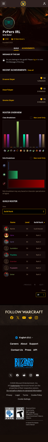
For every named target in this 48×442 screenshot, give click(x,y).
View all (31, 70)
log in (35, 59)
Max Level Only (39, 118)
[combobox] (24, 211)
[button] (24, 211)
